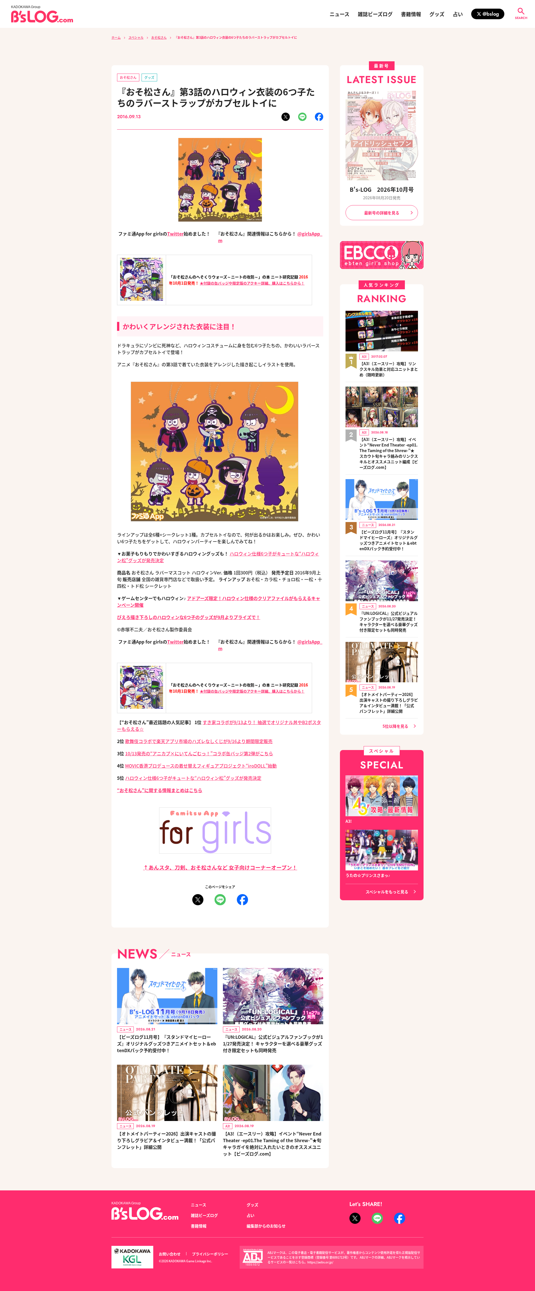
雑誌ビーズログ (375, 13)
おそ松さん (159, 37)
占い (458, 13)
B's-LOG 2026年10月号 (382, 189)
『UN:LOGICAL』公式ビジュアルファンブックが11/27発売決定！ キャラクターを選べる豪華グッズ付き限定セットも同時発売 (273, 1043)
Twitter (175, 233)
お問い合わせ (170, 1253)
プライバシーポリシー (210, 1253)
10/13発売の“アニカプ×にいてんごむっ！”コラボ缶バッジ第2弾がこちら (199, 753)
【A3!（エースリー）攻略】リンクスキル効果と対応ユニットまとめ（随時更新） (388, 369)
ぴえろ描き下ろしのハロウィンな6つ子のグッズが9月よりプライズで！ (188, 617)
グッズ (436, 13)
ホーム (116, 37)
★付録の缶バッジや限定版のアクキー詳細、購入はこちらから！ (252, 283)
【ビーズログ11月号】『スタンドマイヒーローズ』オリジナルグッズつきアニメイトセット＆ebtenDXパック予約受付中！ (166, 1043)
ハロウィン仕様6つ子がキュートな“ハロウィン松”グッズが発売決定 (193, 778)
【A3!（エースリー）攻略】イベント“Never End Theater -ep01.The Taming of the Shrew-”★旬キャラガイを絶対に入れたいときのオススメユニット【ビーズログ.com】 (272, 1143)
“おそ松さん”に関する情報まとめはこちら (159, 790)
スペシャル (136, 37)
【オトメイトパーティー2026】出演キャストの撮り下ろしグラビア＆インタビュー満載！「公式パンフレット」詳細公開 (166, 1140)
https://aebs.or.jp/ (320, 1262)
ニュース (339, 13)
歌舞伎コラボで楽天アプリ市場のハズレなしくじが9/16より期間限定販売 (199, 741)
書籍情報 (411, 13)
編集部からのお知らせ (266, 1226)
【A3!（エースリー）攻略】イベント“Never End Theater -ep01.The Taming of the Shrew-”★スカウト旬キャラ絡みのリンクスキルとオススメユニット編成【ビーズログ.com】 (388, 453)
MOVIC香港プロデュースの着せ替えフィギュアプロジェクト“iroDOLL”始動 (201, 765)
